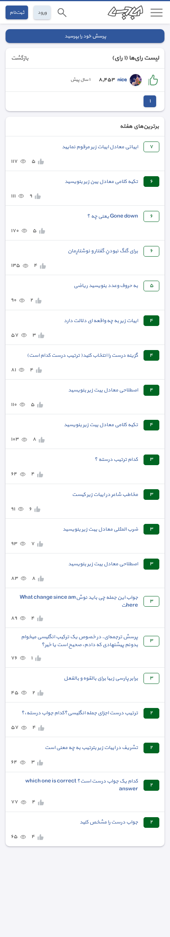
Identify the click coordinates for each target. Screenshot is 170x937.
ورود (42, 12)
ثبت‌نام (16, 12)
